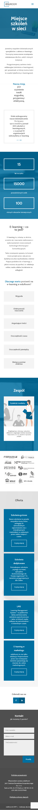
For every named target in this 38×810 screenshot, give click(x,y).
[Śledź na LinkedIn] (22, 700)
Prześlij (28, 759)
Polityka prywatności (19, 775)
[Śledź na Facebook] (16, 700)
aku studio (29, 807)
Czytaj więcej (19, 543)
